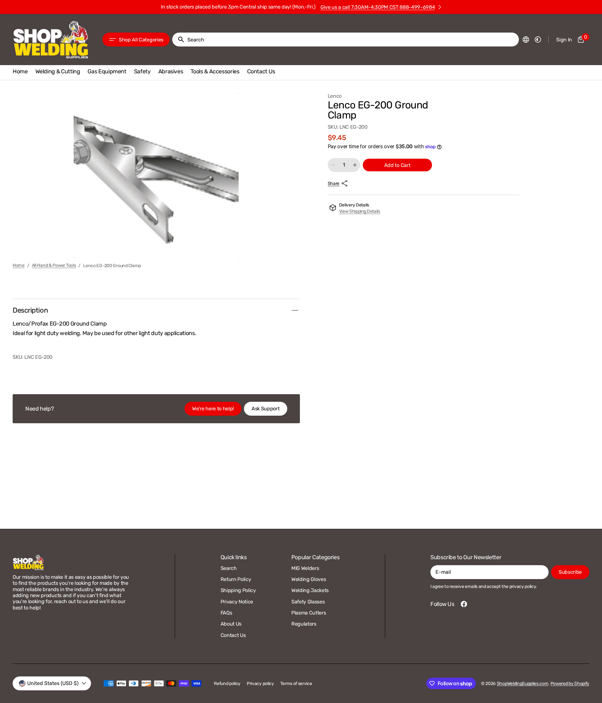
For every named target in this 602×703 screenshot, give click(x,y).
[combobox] (352, 39)
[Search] (178, 39)
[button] (526, 39)
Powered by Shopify (569, 683)
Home (19, 265)
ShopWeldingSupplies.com (523, 683)
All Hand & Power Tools (54, 265)
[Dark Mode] (538, 39)
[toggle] (295, 310)
